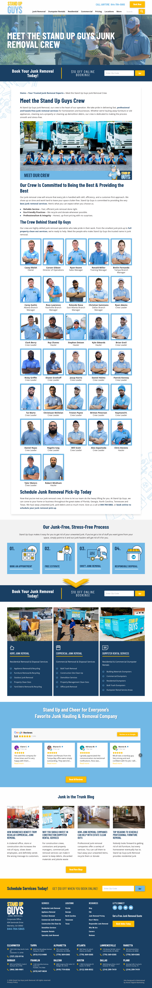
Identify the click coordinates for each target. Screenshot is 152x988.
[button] (11, 755)
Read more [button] (19, 763)
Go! (140, 73)
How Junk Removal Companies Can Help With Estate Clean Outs (92, 835)
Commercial (86, 11)
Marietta (128, 945)
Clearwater (13, 945)
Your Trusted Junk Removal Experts (46, 93)
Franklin (35, 960)
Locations (109, 11)
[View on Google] (16, 748)
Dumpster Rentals (56, 11)
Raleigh (58, 960)
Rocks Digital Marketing (135, 982)
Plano (126, 960)
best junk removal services (33, 203)
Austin (80, 960)
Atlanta (81, 945)
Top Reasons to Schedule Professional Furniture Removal (125, 835)
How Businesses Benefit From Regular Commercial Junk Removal (22, 835)
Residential (73, 11)
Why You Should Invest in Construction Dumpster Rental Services (55, 835)
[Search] (142, 11)
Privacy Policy (12, 982)
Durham (11, 960)
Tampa (33, 945)
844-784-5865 (118, 4)
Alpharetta (60, 945)
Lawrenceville (108, 945)
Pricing (98, 11)
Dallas (103, 960)
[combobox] (131, 11)
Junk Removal (39, 11)
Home (23, 93)
